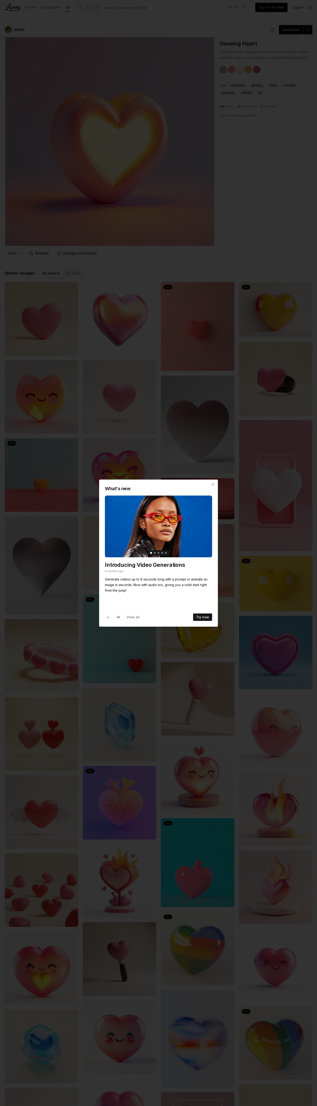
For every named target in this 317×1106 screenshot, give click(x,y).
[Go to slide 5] (166, 553)
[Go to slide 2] (155, 553)
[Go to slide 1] (151, 553)
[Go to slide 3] (158, 553)
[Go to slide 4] (162, 553)
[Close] (213, 484)
